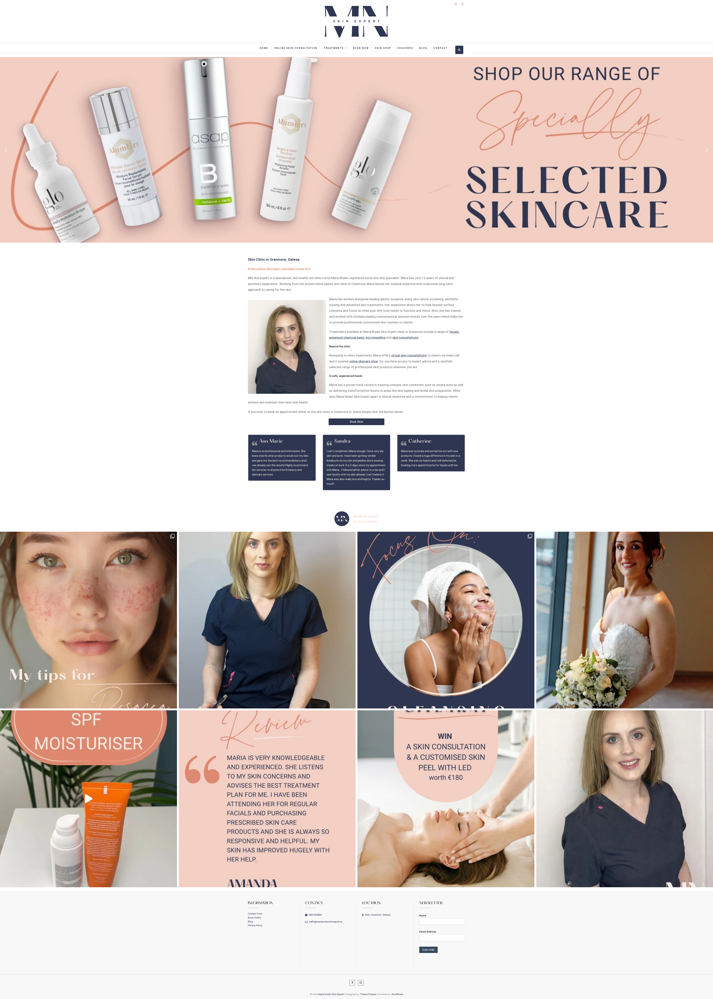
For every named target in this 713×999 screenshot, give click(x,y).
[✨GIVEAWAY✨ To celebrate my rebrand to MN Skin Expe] (445, 798)
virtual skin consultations (409, 355)
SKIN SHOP (383, 48)
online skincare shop (363, 361)
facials (454, 332)
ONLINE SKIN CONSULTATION (296, 48)
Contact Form (255, 913)
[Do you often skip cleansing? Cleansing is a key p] (445, 620)
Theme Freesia (368, 994)
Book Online (254, 917)
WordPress (397, 994)
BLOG (423, 48)
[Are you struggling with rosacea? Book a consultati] (88, 620)
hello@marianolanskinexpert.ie (325, 921)
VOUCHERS (405, 48)
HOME (264, 48)
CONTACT (440, 48)
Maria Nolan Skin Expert (331, 994)
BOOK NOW (361, 48)
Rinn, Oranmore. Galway (377, 914)
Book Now (356, 421)
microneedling (376, 337)
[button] (356, 150)
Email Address (427, 931)
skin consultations (405, 337)
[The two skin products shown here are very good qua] (88, 798)
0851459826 (315, 914)
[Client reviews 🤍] (267, 798)
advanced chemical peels (346, 337)
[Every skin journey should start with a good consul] (267, 620)
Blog (250, 921)
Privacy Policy (255, 925)
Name (422, 915)
